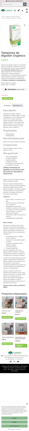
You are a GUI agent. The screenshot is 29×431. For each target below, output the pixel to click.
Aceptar (14, 418)
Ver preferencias (14, 426)
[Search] (25, 4)
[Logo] (14, 353)
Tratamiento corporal (10, 16)
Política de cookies (11, 429)
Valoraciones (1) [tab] (17, 105)
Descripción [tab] (7, 105)
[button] (27, 403)
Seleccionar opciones (19, 345)
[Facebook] (11, 361)
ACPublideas (24, 366)
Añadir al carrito (7, 98)
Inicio (3, 16)
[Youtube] (18, 361)
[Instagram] (14, 361)
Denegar (14, 422)
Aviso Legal (18, 429)
